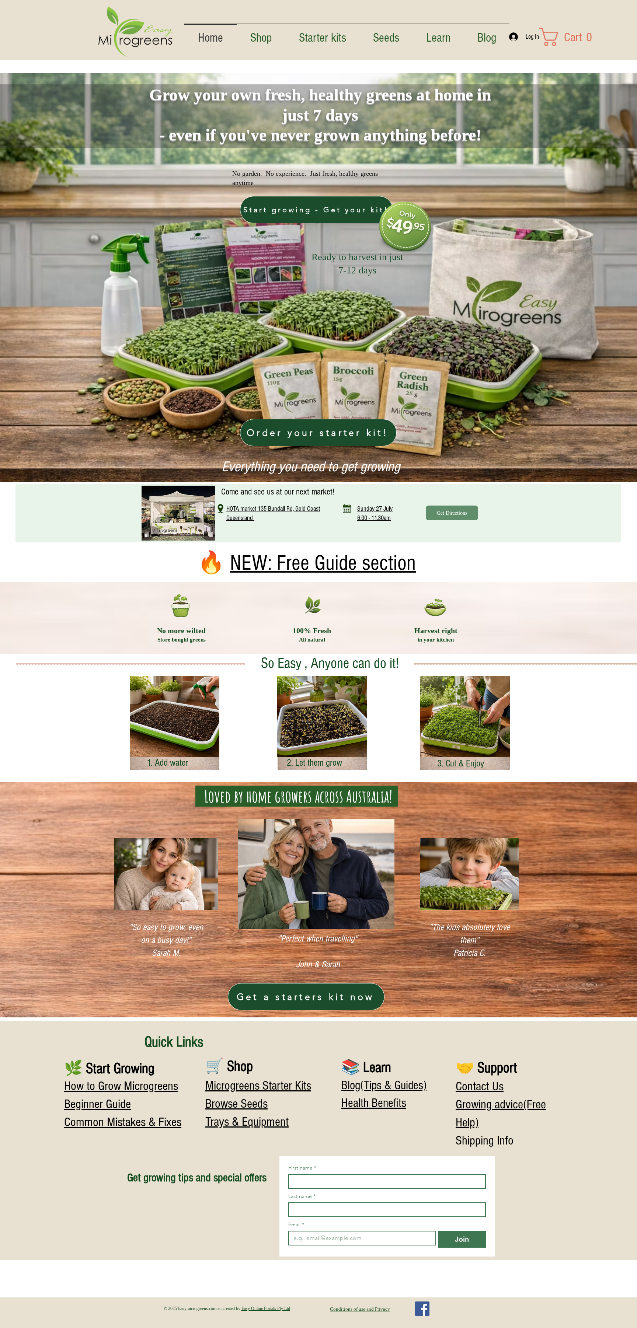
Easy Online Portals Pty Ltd (265, 1308)
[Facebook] (422, 1308)
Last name (302, 1196)
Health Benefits (373, 1103)
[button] (438, 35)
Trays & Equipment (247, 1122)
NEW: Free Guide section (323, 563)
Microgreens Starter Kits (258, 1086)
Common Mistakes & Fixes (122, 1122)
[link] (547, 37)
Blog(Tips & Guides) (384, 1086)
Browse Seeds (236, 1104)
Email (296, 1225)
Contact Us (480, 1086)
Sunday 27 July (375, 509)
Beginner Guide (97, 1104)
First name (302, 1168)
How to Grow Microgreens (121, 1086)
